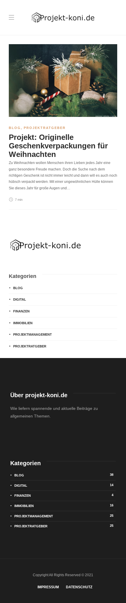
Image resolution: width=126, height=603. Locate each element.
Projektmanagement (32, 334)
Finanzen (21, 311)
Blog (15, 128)
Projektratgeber (45, 128)
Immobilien (23, 323)
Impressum (48, 587)
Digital (19, 299)
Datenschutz (79, 587)
